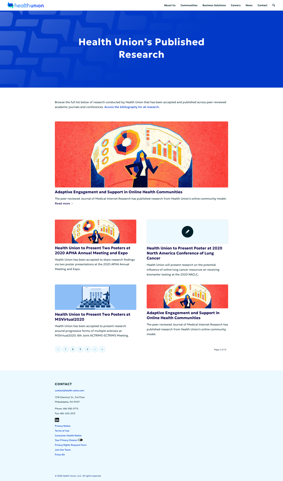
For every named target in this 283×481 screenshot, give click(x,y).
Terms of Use (62, 430)
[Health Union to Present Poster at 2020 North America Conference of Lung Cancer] (187, 232)
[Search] (273, 5)
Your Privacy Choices (66, 440)
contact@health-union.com (69, 390)
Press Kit (60, 454)
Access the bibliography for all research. (132, 107)
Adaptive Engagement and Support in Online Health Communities (118, 191)
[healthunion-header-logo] (26, 5)
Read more (62, 203)
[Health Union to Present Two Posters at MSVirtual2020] (95, 297)
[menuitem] (170, 5)
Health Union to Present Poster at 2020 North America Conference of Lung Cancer (184, 253)
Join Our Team (63, 449)
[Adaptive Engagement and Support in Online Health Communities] (141, 154)
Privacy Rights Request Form (70, 444)
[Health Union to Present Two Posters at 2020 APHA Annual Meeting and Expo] (95, 231)
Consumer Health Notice (68, 435)
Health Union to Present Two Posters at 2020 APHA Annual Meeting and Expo (92, 250)
